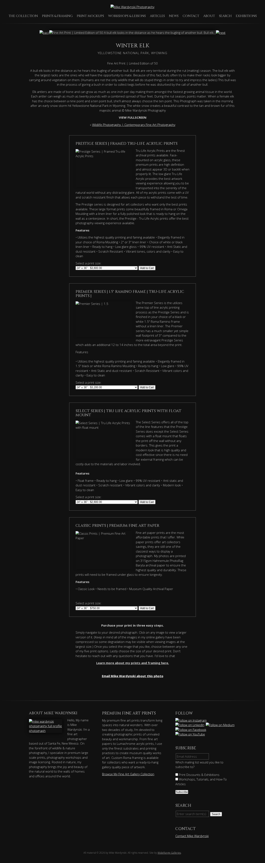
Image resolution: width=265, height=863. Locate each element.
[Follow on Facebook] (191, 730)
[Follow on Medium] (220, 725)
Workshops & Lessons (127, 16)
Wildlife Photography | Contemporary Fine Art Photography (133, 125)
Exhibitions (246, 16)
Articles (157, 16)
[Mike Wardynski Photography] (132, 7)
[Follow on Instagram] (191, 720)
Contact (191, 16)
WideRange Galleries (169, 852)
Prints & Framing (57, 16)
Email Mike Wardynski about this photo (132, 676)
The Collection (23, 16)
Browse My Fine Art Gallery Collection (128, 774)
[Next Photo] (220, 32)
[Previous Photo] (44, 32)
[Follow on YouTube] (190, 734)
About (209, 16)
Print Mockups (90, 16)
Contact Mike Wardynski (192, 836)
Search (225, 16)
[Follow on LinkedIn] (190, 725)
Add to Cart (147, 268)
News (173, 16)
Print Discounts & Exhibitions (198, 775)
